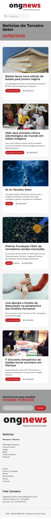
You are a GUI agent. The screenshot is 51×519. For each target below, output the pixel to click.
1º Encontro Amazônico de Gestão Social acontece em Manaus (23, 362)
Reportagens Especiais (15, 152)
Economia (6, 481)
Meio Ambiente (8, 476)
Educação (6, 457)
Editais (9, 263)
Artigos (9, 203)
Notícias (16, 263)
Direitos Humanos (9, 454)
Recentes (15, 439)
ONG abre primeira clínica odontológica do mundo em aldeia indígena (24, 135)
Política (5, 474)
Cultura (5, 469)
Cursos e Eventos (13, 91)
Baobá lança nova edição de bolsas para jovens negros (24, 78)
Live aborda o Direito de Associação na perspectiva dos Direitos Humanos (23, 305)
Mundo (5, 479)
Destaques (7, 439)
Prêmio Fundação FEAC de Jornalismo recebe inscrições (24, 248)
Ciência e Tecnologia (10, 471)
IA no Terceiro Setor (18, 189)
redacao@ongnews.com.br (27, 497)
